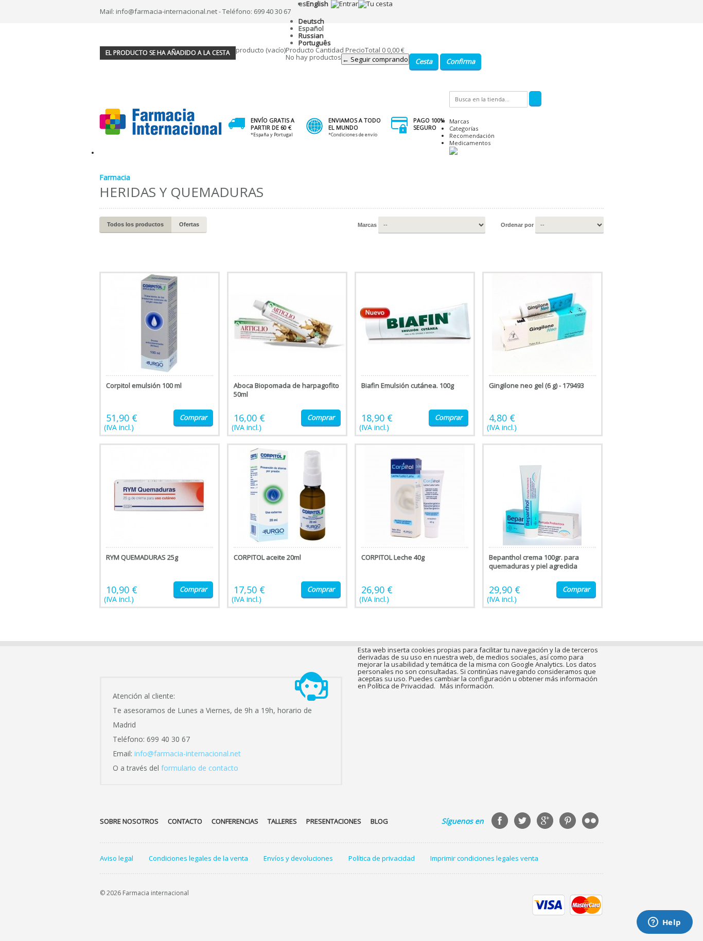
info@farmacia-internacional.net (187, 753)
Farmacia (114, 177)
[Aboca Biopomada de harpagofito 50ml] (287, 354)
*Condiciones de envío (352, 134)
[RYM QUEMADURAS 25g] (159, 526)
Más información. (467, 685)
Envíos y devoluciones (298, 858)
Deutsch (311, 21)
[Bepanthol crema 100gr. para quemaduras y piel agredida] (542, 526)
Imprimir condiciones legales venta (484, 858)
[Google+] (546, 821)
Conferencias (235, 821)
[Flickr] (591, 821)
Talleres (282, 821)
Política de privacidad (381, 858)
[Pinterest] (568, 821)
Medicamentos (469, 143)
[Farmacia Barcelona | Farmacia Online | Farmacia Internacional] (160, 122)
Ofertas (189, 224)
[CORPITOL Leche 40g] (414, 526)
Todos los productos (135, 224)
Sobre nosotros (129, 821)
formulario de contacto (199, 768)
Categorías (463, 128)
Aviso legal (116, 858)
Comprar (193, 417)
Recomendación (472, 135)
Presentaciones (333, 821)
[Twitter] (523, 821)
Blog (379, 821)
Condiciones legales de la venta (198, 858)
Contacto (185, 821)
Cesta (423, 61)
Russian (311, 35)
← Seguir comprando (375, 59)
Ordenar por (517, 225)
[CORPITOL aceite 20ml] (287, 526)
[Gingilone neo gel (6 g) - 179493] (542, 354)
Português (314, 42)
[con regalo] (453, 152)
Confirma (460, 61)
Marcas (459, 121)
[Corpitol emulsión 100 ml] (159, 354)
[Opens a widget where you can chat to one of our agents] (664, 923)
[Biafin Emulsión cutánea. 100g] (414, 354)
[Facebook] (500, 821)
